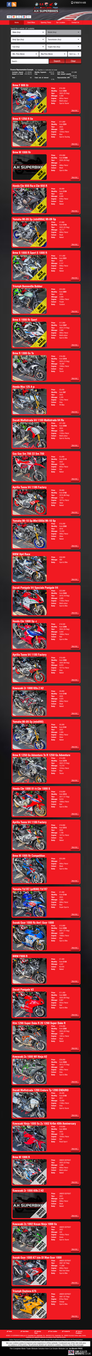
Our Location (60, 22)
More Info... (75, 110)
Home (17, 22)
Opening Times (46, 22)
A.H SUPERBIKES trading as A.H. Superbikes (22, 1335)
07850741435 (80, 2)
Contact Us (75, 22)
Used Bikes (31, 22)
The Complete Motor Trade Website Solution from (46, 1348)
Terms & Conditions (79, 1332)
